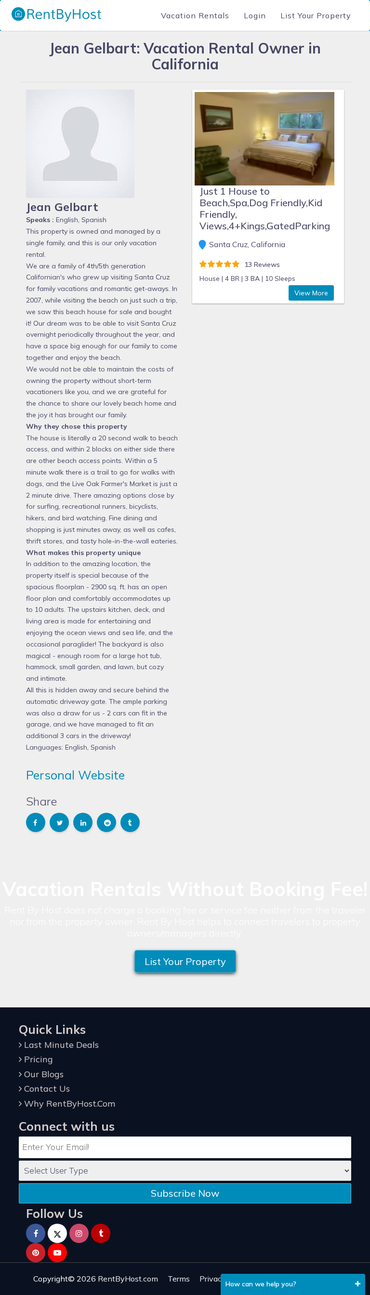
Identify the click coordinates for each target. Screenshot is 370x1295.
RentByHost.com (128, 1278)
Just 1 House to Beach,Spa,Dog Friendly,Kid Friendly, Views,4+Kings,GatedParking (264, 208)
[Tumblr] (100, 1233)
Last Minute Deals (60, 1044)
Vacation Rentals (195, 15)
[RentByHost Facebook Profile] (35, 1233)
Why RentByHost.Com (68, 1103)
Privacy (212, 1278)
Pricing (37, 1059)
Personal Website (75, 774)
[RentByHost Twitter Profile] (57, 1233)
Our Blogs (43, 1074)
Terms (179, 1278)
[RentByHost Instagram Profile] (79, 1233)
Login (255, 15)
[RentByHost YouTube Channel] (57, 1252)
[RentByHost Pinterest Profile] (35, 1252)
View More (311, 293)
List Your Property (315, 15)
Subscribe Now (185, 1193)
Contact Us (46, 1088)
